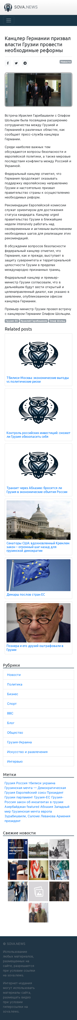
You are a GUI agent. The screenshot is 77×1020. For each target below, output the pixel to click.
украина (48, 783)
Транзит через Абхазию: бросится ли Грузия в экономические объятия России (37, 489)
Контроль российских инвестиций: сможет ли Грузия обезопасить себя (38, 434)
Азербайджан (15, 807)
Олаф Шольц (57, 320)
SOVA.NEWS (16, 944)
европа (46, 811)
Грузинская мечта (26, 811)
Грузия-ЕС (12, 320)
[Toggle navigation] (8, 20)
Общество (15, 732)
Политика (14, 684)
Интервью (15, 761)
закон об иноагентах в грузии (40, 802)
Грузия (10, 783)
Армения (63, 816)
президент (13, 821)
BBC (10, 713)
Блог (10, 723)
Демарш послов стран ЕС (26, 594)
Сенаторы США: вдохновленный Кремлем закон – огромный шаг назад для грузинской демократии (38, 546)
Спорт (12, 704)
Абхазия (46, 807)
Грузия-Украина (19, 742)
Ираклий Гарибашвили (34, 320)
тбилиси (34, 783)
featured (33, 807)
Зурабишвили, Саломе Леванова (30, 816)
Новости (66, 61)
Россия (21, 783)
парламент (24, 797)
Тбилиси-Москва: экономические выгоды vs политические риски (38, 379)
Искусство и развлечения (27, 752)
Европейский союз (31, 792)
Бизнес (12, 694)
